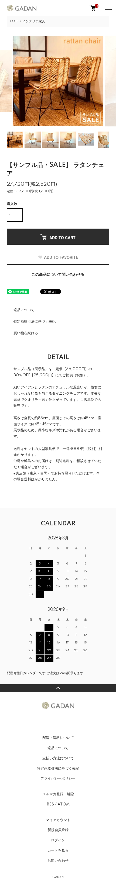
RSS (50, 804)
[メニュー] (108, 8)
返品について (24, 310)
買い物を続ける (25, 333)
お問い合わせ (58, 861)
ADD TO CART (62, 237)
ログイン (58, 840)
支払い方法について (58, 758)
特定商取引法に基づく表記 (34, 321)
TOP (13, 21)
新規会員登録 (58, 830)
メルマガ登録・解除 (58, 794)
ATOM (63, 804)
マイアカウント (58, 820)
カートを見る (58, 850)
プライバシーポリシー (58, 778)
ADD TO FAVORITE (61, 257)
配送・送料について (58, 738)
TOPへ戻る (58, 688)
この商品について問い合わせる (58, 275)
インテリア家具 (33, 21)
